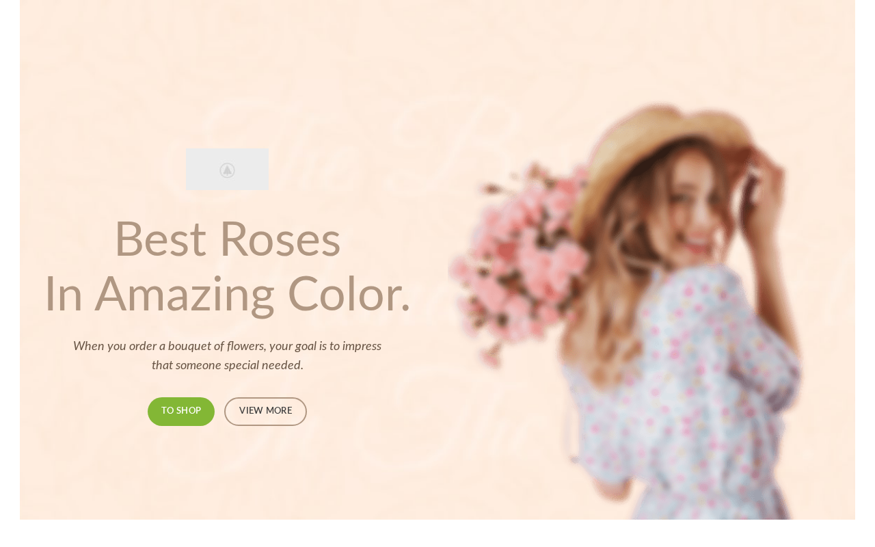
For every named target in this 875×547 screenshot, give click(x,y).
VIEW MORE (265, 411)
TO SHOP (181, 411)
